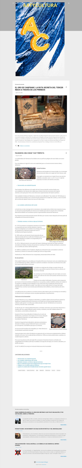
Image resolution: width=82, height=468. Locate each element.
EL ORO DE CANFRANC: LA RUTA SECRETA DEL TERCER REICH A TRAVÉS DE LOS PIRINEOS (39, 88)
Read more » (64, 424)
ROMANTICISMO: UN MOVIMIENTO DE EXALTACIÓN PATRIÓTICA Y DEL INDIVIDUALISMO (38, 428)
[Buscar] (69, 3)
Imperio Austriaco (30, 370)
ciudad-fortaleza (21, 370)
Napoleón (42, 370)
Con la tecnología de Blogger (42, 462)
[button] (66, 87)
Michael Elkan (44, 464)
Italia (37, 370)
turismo (53, 370)
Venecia (58, 370)
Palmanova (47, 370)
